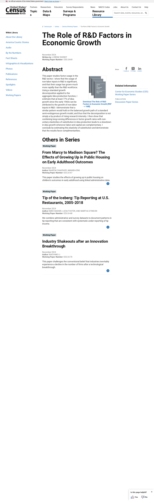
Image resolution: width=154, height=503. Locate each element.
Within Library (12, 33)
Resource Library (98, 13)
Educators (58, 7)
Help (146, 7)
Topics (33, 13)
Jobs (115, 7)
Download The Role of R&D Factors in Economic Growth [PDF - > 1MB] (97, 104)
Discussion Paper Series (126, 102)
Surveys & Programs (69, 13)
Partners (33, 7)
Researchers (46, 7)
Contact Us (136, 7)
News (92, 7)
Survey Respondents (74, 7)
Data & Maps (47, 13)
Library (57, 26)
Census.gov (48, 26)
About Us (124, 7)
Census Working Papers (70, 26)
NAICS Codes (104, 7)
